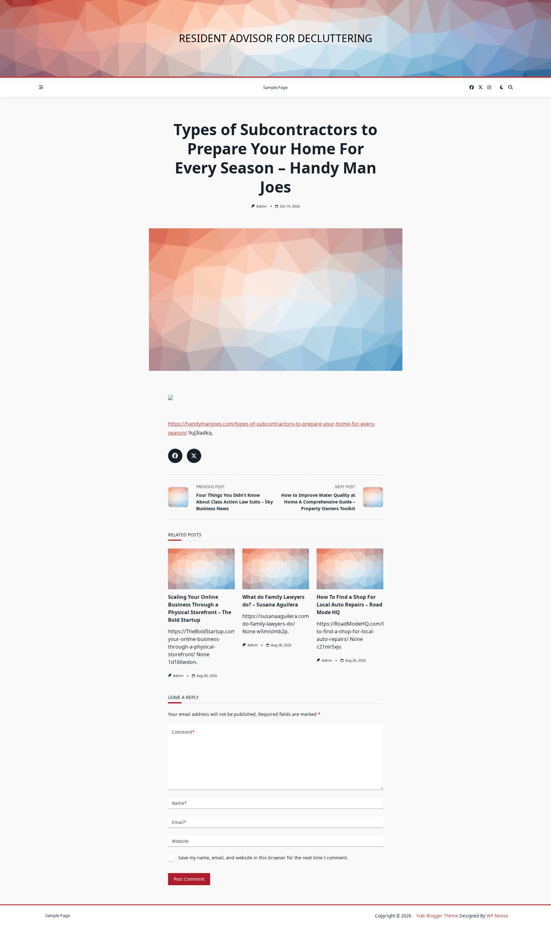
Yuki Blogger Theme (437, 916)
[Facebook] (471, 87)
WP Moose (497, 916)
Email (179, 822)
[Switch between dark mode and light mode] (501, 87)
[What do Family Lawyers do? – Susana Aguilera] (275, 568)
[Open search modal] (510, 87)
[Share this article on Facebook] (175, 456)
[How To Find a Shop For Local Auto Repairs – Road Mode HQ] (350, 568)
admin (261, 206)
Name (179, 803)
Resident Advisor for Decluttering (275, 38)
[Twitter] (480, 87)
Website (180, 841)
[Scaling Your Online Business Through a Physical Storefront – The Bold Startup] (201, 568)
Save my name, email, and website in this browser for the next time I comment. (263, 858)
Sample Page (275, 87)
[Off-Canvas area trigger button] (41, 87)
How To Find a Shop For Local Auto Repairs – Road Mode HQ (349, 604)
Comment (183, 732)
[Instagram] (489, 87)
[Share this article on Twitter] (194, 456)
